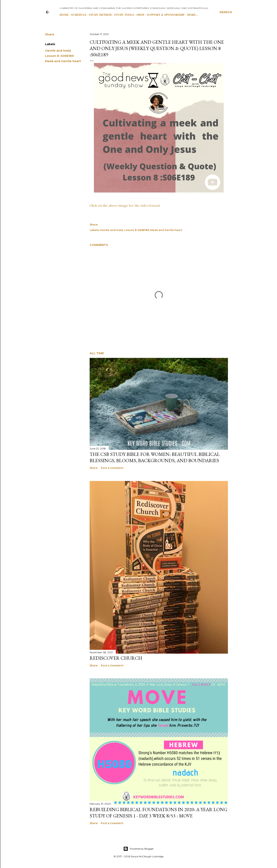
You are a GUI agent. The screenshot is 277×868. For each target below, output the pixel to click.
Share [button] (49, 34)
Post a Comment (112, 467)
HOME (64, 15)
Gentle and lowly (58, 50)
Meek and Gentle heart (63, 61)
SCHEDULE (78, 15)
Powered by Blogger (142, 848)
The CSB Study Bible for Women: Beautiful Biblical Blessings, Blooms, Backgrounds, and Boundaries (155, 457)
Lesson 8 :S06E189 (59, 56)
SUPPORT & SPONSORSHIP (166, 15)
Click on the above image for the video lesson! (125, 205)
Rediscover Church (116, 658)
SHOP (140, 15)
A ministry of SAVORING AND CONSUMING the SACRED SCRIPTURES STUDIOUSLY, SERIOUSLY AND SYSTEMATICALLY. (134, 8)
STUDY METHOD (100, 15)
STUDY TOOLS (124, 15)
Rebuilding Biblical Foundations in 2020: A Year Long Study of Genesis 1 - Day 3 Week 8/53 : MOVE (158, 812)
